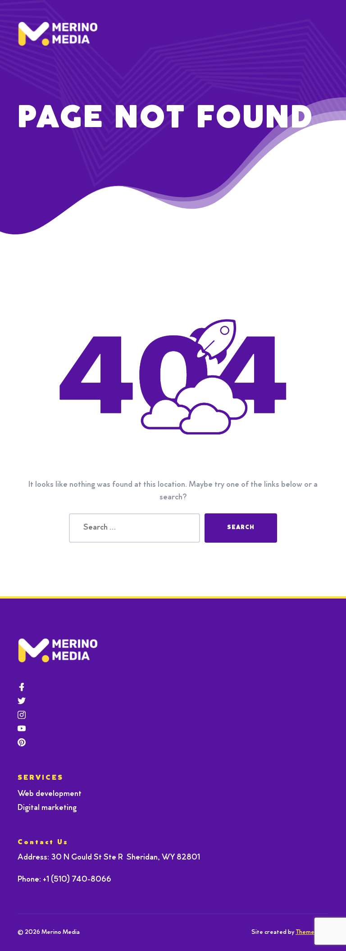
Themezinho (312, 932)
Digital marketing (47, 808)
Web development (50, 794)
